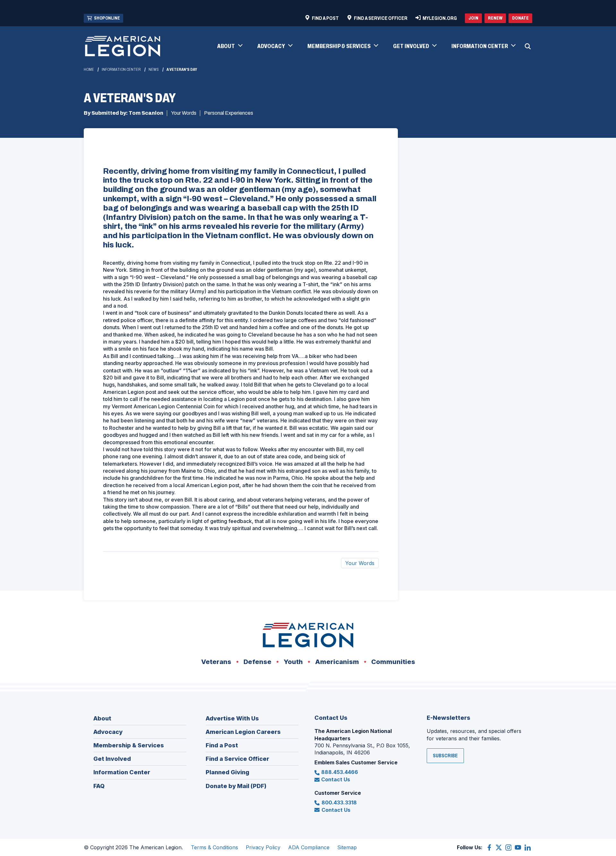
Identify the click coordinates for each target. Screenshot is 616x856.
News (154, 69)
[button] (229, 46)
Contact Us (335, 779)
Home (89, 69)
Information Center (121, 69)
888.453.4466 (339, 772)
